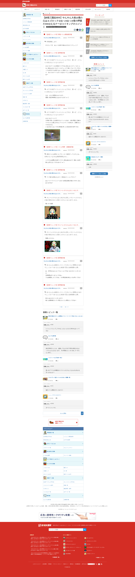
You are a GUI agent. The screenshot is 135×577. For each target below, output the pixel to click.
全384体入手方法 (27, 18)
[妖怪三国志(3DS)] (26, 1)
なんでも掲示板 (26, 118)
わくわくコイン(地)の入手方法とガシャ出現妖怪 (100, 38)
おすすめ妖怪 (26, 28)
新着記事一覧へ (56, 557)
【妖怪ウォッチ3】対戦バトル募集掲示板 (59, 34)
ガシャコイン (98, 9)
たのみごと (25, 100)
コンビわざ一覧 (26, 106)
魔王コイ (25, 66)
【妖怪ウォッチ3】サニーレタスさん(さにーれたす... (62, 190)
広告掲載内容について (99, 176)
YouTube (99, 564)
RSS (101, 564)
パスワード (37, 9)
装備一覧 (25, 97)
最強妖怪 (57, 9)
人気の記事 (88, 9)
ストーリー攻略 (26, 50)
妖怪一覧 (47, 9)
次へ (66, 307)
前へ (62, 307)
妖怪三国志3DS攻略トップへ (59, 422)
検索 (110, 5)
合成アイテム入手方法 (28, 87)
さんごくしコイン (27, 39)
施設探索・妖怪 (26, 103)
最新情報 (77, 9)
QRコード (26, 9)
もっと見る (63, 413)
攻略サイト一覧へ (100, 557)
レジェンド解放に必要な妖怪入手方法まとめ (100, 30)
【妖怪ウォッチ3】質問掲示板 (55, 53)
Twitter (96, 564)
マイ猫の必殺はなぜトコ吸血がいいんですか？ (61, 177)
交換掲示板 (25, 121)
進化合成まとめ (26, 25)
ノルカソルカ (26, 62)
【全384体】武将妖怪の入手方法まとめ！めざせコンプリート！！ (99, 51)
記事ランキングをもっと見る (99, 57)
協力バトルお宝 (26, 79)
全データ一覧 (26, 110)
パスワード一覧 (26, 36)
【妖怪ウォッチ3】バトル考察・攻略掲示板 (59, 147)
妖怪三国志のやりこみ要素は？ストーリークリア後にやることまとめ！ (99, 45)
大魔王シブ (25, 69)
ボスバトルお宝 (26, 76)
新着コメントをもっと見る (99, 173)
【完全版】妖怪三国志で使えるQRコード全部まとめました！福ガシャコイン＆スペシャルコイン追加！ (100, 22)
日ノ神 (24, 72)
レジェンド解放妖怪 (27, 22)
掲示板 (108, 9)
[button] (52, 135)
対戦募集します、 (52, 41)
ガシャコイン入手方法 (28, 90)
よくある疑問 (26, 47)
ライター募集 (91, 564)
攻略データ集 (67, 9)
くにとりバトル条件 (27, 93)
